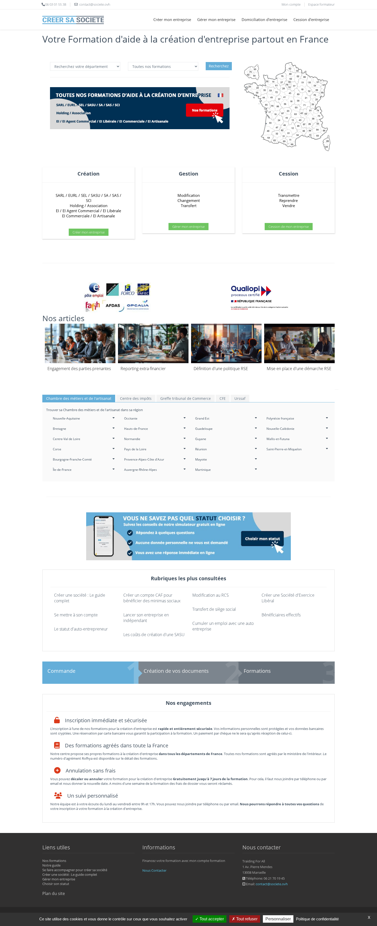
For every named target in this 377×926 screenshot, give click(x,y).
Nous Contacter (154, 870)
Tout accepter (211, 919)
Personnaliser (278, 919)
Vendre (288, 205)
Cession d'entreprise (311, 19)
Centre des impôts (136, 398)
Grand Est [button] (202, 418)
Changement (188, 200)
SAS (115, 195)
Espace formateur (321, 4)
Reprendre (288, 200)
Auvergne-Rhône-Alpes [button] (140, 469)
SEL (84, 195)
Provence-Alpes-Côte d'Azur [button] (144, 459)
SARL (60, 195)
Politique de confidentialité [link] (317, 919)
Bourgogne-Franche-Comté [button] (72, 459)
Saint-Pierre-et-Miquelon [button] (284, 449)
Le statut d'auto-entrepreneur (81, 629)
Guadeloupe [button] (204, 428)
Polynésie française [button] (280, 418)
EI (57, 210)
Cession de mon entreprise (289, 226)
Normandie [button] (132, 439)
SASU (95, 195)
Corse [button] (57, 449)
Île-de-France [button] (62, 469)
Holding (77, 205)
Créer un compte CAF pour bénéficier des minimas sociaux (152, 598)
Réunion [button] (201, 449)
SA (106, 195)
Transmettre (288, 195)
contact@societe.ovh (272, 884)
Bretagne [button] (59, 428)
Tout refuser (246, 919)
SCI (88, 200)
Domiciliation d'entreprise (264, 19)
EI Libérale (112, 210)
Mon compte (291, 4)
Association (97, 205)
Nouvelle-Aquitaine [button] (66, 418)
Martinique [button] (203, 469)
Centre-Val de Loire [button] (66, 439)
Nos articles (63, 318)
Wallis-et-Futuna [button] (278, 439)
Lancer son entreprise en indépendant (146, 617)
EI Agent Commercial (81, 210)
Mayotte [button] (201, 459)
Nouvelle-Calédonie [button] (280, 428)
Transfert (188, 205)
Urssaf (239, 398)
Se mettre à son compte (76, 615)
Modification (188, 195)
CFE (223, 398)
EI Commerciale (76, 215)
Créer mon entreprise (172, 19)
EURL (72, 195)
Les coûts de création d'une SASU (154, 634)
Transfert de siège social (214, 609)
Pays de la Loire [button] (135, 449)
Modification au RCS (210, 595)
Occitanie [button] (130, 418)
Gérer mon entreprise (216, 19)
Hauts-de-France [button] (136, 428)
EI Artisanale (104, 215)
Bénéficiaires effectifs (281, 615)
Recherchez (219, 66)
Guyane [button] (200, 439)
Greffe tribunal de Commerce (185, 398)
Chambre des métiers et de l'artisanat (78, 398)
